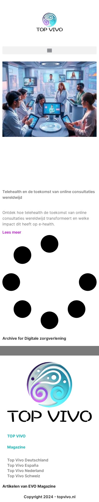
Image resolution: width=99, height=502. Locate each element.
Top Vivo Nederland (25, 470)
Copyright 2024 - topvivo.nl (49, 496)
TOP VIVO (16, 436)
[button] (49, 50)
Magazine (16, 447)
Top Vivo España (22, 465)
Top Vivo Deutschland (27, 460)
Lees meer (11, 232)
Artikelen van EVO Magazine (29, 486)
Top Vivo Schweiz (23, 475)
